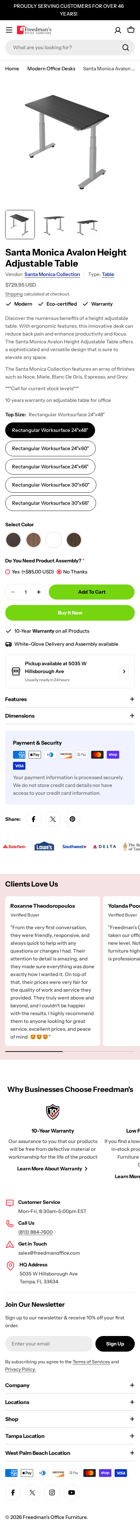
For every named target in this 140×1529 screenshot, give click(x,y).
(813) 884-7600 (35, 1232)
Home (12, 68)
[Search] (126, 47)
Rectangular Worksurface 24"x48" (50, 430)
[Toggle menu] (9, 30)
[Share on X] (53, 819)
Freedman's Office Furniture (55, 1517)
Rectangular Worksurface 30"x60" (51, 485)
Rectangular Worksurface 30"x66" (50, 503)
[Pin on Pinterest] (72, 819)
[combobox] (70, 47)
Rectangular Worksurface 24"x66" (50, 466)
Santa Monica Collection (52, 274)
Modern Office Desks (51, 68)
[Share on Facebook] (33, 819)
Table (108, 274)
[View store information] (124, 671)
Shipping (14, 293)
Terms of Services (91, 1362)
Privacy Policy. (20, 1369)
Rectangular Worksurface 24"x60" (50, 448)
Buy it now (70, 613)
